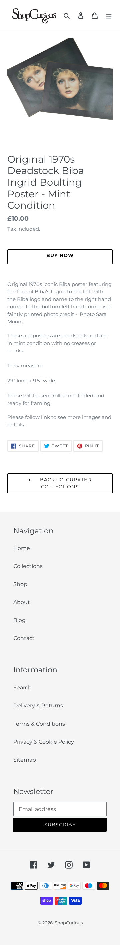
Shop (20, 584)
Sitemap (24, 760)
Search (22, 687)
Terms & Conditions (39, 724)
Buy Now (60, 935)
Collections (28, 566)
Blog (19, 620)
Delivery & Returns (38, 705)
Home (21, 548)
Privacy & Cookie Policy (43, 742)
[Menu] (109, 15)
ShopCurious (69, 922)
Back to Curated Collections (65, 483)
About (21, 602)
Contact (24, 638)
